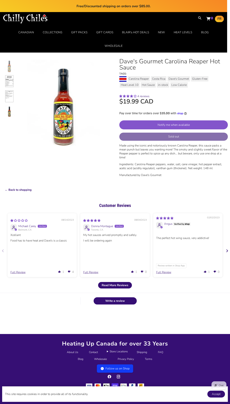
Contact (93, 352)
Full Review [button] (18, 272)
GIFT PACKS (79, 32)
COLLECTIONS (52, 32)
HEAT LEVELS (183, 32)
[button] (128, 96)
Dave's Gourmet (179, 79)
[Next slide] (227, 251)
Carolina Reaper (139, 79)
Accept (216, 394)
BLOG (205, 32)
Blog (80, 359)
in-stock (163, 85)
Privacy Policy (126, 359)
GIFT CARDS (104, 32)
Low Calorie (179, 85)
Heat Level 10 (130, 85)
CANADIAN (26, 32)
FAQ (160, 352)
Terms (148, 359)
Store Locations (119, 351)
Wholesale (100, 359)
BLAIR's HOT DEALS (135, 32)
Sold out (173, 137)
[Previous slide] (3, 251)
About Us (72, 352)
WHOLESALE (114, 46)
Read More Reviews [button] (115, 285)
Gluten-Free (199, 79)
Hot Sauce (148, 85)
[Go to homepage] (25, 23)
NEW (161, 32)
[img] (19, 221)
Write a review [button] (115, 301)
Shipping (142, 352)
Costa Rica (158, 79)
